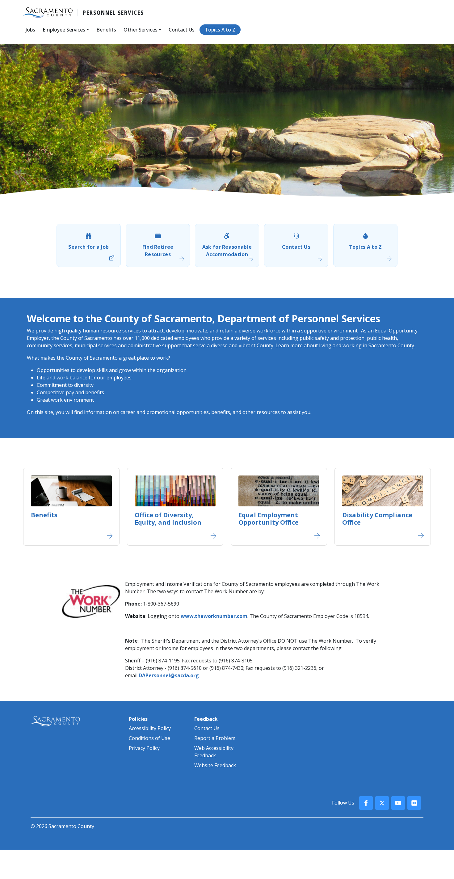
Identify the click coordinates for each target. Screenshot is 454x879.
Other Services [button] (141, 29)
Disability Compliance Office (377, 518)
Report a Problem (214, 738)
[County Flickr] (414, 803)
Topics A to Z (365, 246)
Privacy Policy (144, 748)
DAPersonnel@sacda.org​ (169, 675)
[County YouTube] (398, 803)
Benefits (44, 515)
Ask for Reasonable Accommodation (227, 250)
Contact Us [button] (182, 29)
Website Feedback (215, 765)
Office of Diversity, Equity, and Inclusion (168, 518)
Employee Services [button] (64, 29)
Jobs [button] (30, 29)
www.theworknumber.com (214, 616)
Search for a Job (88, 246)
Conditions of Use (149, 738)
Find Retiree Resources (158, 250)
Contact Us (296, 246)
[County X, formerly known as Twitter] (382, 803)
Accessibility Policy (150, 728)
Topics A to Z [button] (220, 29)
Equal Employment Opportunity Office (268, 518)
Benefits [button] (106, 29)
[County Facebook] (366, 803)
